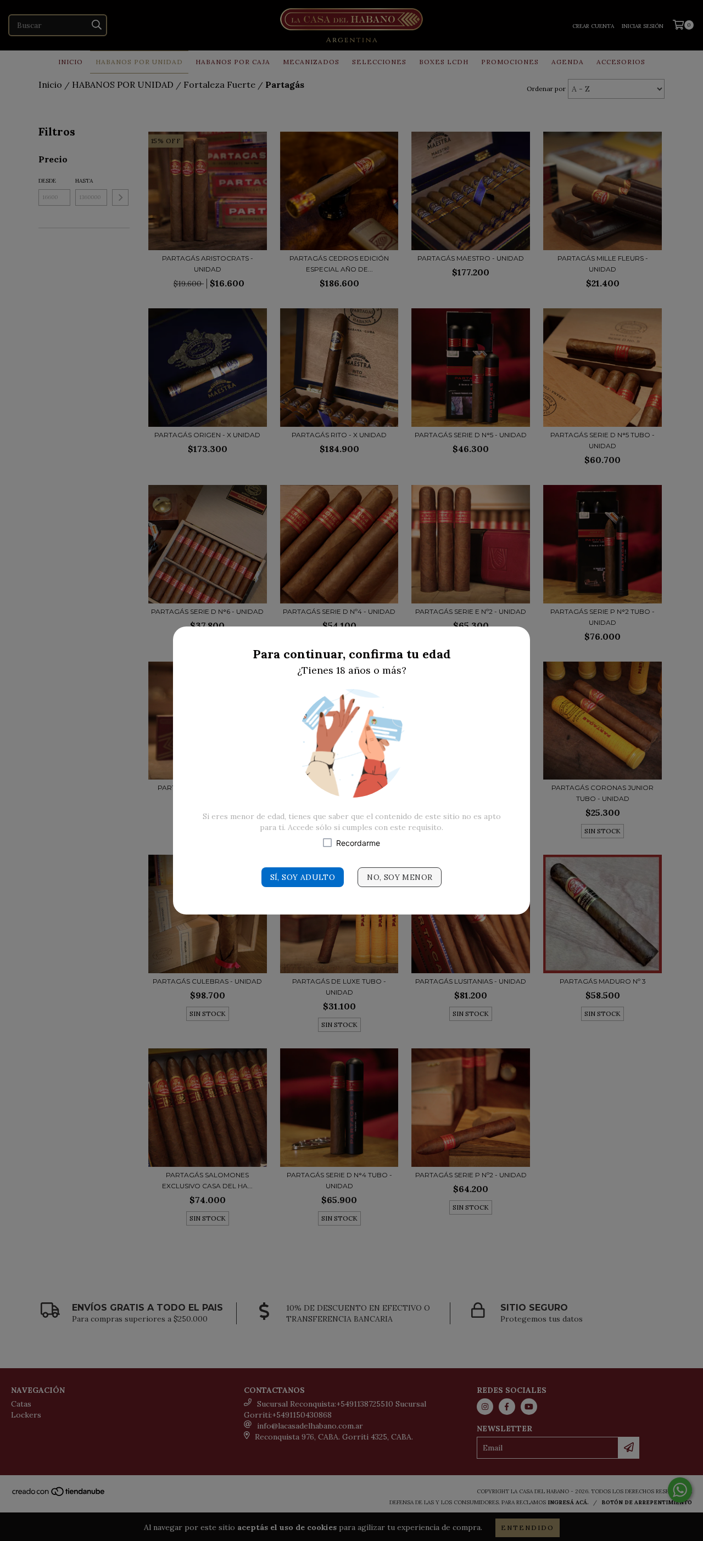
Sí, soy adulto (303, 877)
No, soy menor (399, 877)
